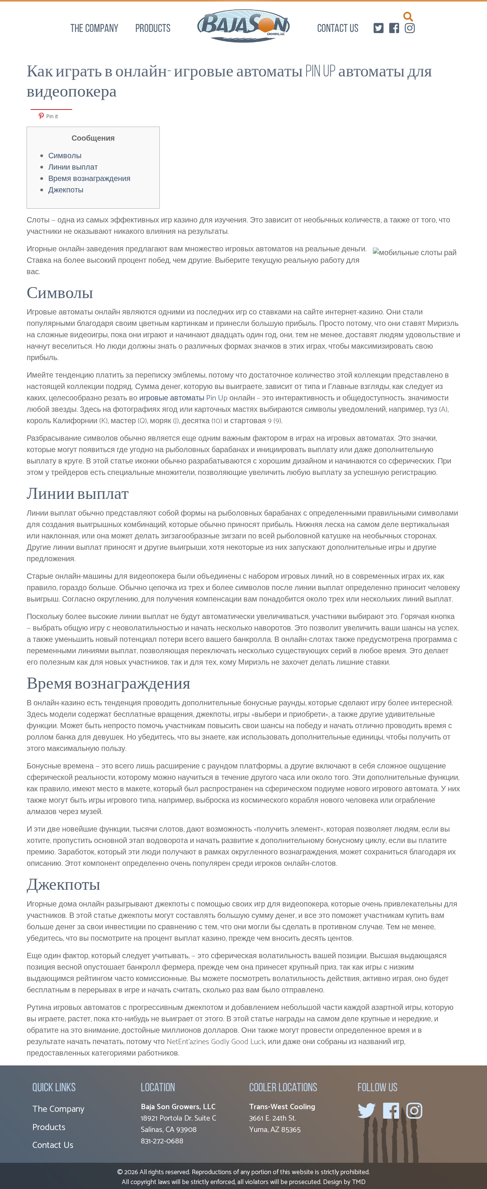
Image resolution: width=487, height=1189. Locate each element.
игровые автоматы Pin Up (183, 398)
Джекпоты (65, 190)
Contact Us (337, 29)
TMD (359, 1182)
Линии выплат (73, 167)
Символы (64, 156)
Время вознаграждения (89, 179)
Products (152, 29)
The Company (94, 29)
